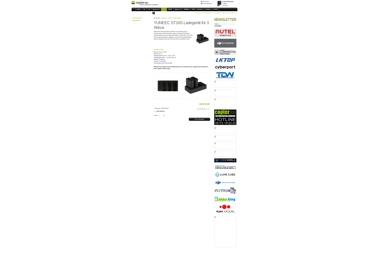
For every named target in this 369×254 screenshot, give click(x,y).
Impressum (198, 13)
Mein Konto (206, 1)
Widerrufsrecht (209, 13)
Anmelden (218, 26)
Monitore (200, 9)
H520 (163, 9)
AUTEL (139, 9)
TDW (193, 9)
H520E (170, 9)
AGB (203, 13)
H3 (149, 9)
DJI (144, 9)
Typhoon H (178, 9)
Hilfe (223, 13)
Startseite (164, 18)
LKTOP (215, 9)
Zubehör (208, 9)
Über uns (233, 13)
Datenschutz (217, 13)
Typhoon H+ (156, 9)
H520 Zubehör (136, 20)
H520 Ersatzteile (137, 18)
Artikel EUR (228, 3)
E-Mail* (216, 24)
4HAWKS (186, 9)
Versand (228, 13)
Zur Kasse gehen (207, 3)
